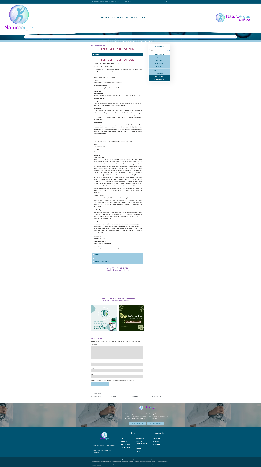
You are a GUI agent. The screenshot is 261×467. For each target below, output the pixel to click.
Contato (143, 17)
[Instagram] (163, 1)
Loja (137, 17)
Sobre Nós (107, 17)
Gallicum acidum (156, 396)
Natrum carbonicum (96, 396)
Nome (93, 362)
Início (92, 45)
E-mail (93, 368)
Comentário (94, 344)
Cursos (132, 17)
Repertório (125, 17)
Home (101, 17)
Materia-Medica (116, 17)
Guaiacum (113, 396)
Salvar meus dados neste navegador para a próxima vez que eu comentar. (113, 380)
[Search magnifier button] (236, 37)
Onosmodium (135, 396)
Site (92, 374)
